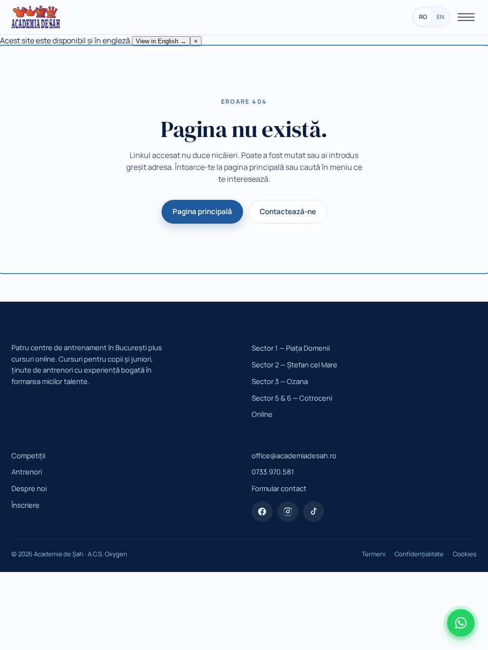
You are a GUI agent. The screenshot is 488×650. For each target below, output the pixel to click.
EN (440, 17)
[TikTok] (313, 511)
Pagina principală (202, 212)
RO (423, 17)
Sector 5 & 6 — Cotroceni (292, 398)
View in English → (161, 41)
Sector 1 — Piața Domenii (291, 348)
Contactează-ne (288, 212)
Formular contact (279, 488)
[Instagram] (287, 511)
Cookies (465, 554)
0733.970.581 (273, 471)
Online (262, 414)
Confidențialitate (419, 554)
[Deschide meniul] (466, 17)
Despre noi (29, 488)
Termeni (374, 554)
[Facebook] (262, 511)
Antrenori (26, 471)
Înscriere (25, 505)
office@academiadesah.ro (294, 455)
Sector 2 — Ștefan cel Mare (294, 364)
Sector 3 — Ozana (280, 381)
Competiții (28, 455)
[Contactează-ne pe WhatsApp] (461, 623)
